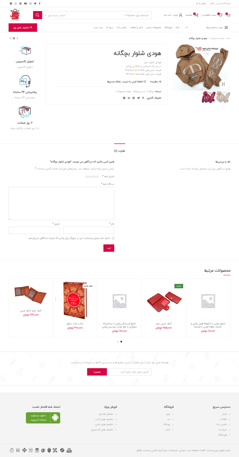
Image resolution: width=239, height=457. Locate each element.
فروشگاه (222, 435)
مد (168, 419)
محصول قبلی (17, 38)
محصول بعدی (10, 38)
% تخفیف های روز (22, 27)
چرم (168, 414)
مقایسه (154, 81)
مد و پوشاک (139, 91)
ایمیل (56, 224)
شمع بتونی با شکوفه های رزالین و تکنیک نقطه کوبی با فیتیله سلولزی (208, 326)
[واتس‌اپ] (15, 3)
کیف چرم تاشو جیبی (30, 310)
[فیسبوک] (40, 3)
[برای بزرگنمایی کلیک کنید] (223, 84)
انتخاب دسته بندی (56, 15)
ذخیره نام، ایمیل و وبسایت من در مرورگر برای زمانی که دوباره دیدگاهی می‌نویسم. (69, 238)
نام (111, 224)
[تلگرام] (11, 3)
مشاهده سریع (191, 303)
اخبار (224, 414)
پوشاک (166, 424)
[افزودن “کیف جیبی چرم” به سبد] (146, 295)
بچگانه (150, 91)
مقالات (223, 419)
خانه (228, 38)
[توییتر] (35, 3)
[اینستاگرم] (30, 3)
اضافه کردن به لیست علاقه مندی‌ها (125, 81)
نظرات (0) (119, 150)
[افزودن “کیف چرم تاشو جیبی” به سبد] (14, 295)
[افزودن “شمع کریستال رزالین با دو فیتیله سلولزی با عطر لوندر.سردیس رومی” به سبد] (102, 295)
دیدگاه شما (107, 184)
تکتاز (139, 450)
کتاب (167, 429)
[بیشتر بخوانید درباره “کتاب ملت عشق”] (58, 295)
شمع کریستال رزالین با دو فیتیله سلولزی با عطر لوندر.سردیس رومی (119, 325)
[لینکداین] (129, 98)
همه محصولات (217, 38)
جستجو (37, 15)
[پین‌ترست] (20, 3)
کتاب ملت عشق (75, 323)
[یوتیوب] (25, 3)
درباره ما (223, 429)
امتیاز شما (108, 176)
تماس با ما (221, 424)
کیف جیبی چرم (163, 323)
